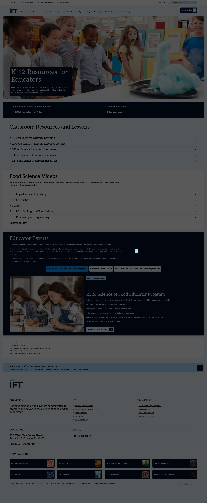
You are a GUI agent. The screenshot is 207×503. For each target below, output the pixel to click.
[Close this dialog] (136, 251)
